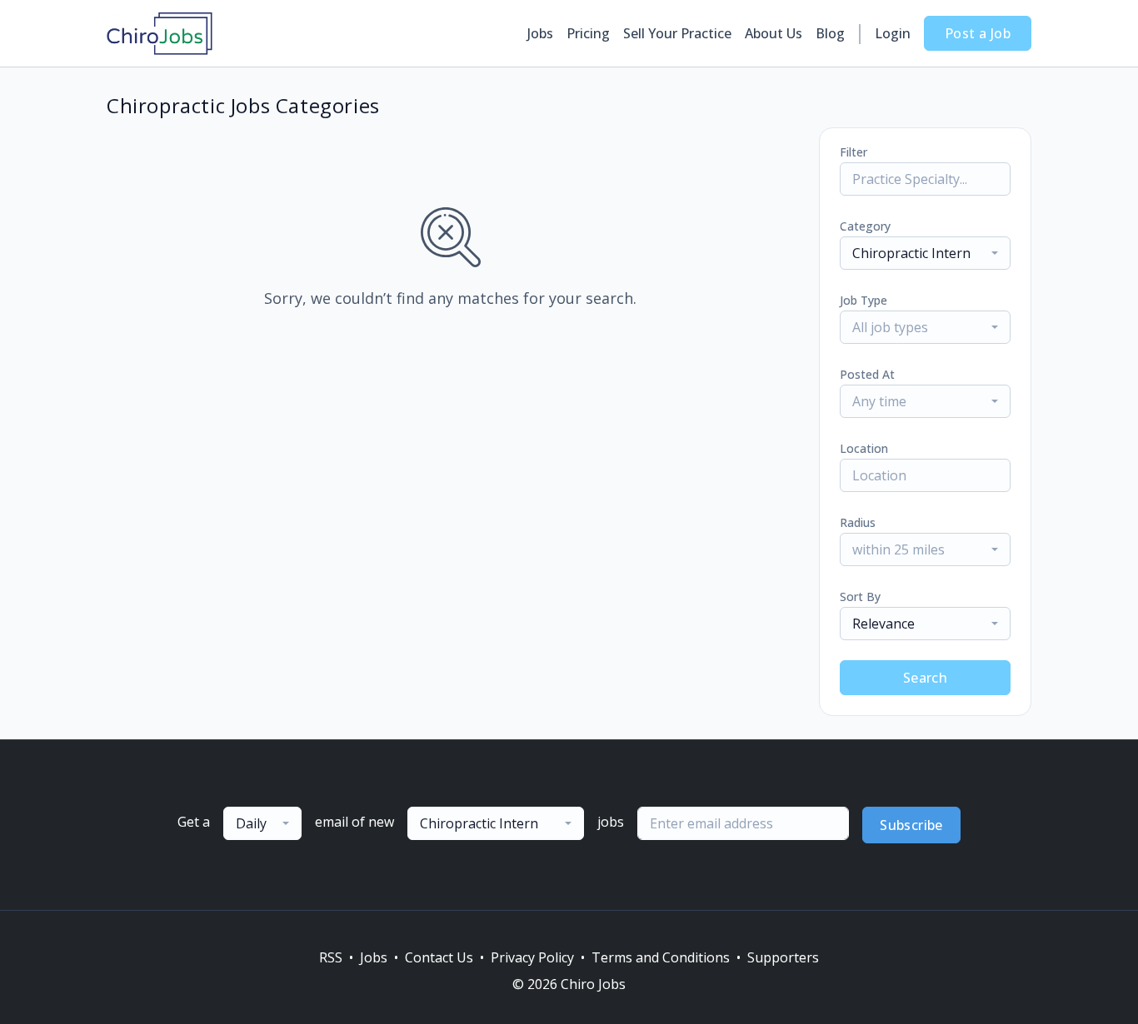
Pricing (588, 33)
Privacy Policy (532, 957)
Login (893, 33)
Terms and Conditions (660, 957)
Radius (858, 522)
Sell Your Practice (677, 33)
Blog (830, 33)
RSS (330, 957)
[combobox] (925, 253)
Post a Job (978, 33)
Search (925, 678)
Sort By (860, 596)
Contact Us (439, 957)
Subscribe (911, 825)
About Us (773, 33)
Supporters (783, 957)
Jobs (540, 33)
